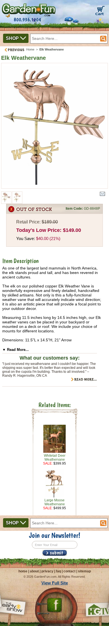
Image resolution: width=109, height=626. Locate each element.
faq (58, 571)
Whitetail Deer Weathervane (54, 457)
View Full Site (54, 583)
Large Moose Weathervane (54, 502)
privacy (47, 571)
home (22, 571)
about (34, 571)
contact (69, 571)
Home (30, 49)
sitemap (84, 571)
